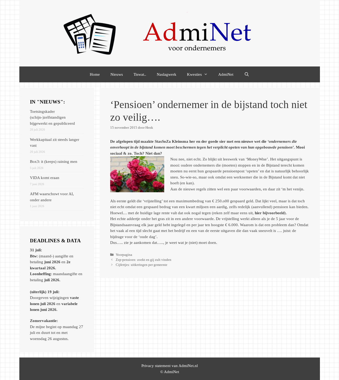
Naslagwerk (166, 74)
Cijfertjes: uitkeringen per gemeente (141, 265)
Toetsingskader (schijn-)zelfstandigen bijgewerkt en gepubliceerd (52, 117)
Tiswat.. (139, 74)
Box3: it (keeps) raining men (53, 161)
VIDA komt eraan (44, 178)
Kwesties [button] (194, 74)
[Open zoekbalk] (246, 74)
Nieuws (116, 74)
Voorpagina (124, 255)
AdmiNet (225, 74)
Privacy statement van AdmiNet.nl (169, 366)
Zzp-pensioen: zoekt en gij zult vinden (143, 260)
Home (95, 74)
